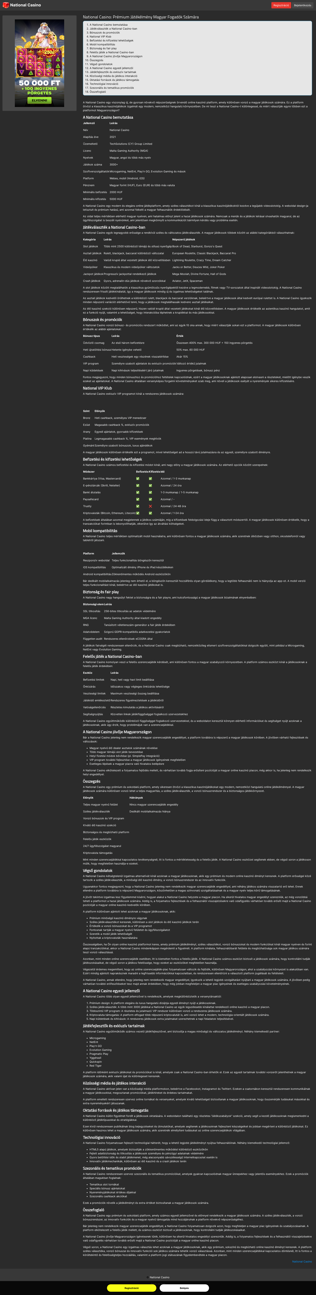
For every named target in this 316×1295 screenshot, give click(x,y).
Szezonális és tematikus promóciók (112, 87)
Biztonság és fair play (103, 48)
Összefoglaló (98, 91)
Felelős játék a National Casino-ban (112, 52)
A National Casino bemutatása (109, 24)
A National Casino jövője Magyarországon (116, 56)
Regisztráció (132, 1288)
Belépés (184, 1288)
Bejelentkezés (302, 5)
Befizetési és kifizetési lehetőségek (111, 40)
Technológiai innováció (104, 83)
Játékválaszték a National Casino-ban (113, 28)
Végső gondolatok (101, 64)
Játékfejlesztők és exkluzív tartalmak (113, 72)
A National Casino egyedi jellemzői (111, 68)
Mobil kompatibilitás (102, 44)
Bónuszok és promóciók (105, 32)
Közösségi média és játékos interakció (113, 76)
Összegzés (96, 60)
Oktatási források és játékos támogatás (114, 80)
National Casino (25, 5)
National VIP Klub (100, 36)
